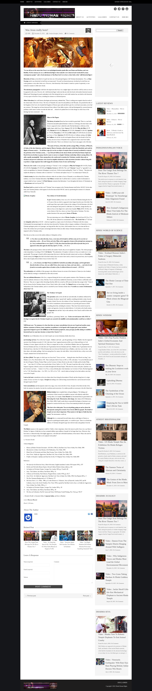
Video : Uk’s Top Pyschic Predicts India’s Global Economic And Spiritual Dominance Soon (112, 341)
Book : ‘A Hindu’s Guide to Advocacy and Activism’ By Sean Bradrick (115, 133)
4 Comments (118, 383)
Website (26, 577)
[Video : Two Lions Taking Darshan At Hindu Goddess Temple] (100, 576)
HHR (35, 514)
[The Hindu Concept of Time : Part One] (100, 282)
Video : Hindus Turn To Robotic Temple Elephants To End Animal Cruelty (112, 637)
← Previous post (30, 596)
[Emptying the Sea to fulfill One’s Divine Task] (101, 404)
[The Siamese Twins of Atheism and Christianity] (100, 469)
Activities (38, 1)
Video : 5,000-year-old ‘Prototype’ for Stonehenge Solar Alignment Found (116, 196)
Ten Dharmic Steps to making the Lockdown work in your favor (116, 368)
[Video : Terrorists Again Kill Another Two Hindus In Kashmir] (67, 536)
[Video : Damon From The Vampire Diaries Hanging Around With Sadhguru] (100, 542)
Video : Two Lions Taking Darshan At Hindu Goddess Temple (116, 577)
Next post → (87, 596)
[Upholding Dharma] (101, 382)
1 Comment (119, 473)
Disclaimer (122, 682)
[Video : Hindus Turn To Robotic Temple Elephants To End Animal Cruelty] (112, 624)
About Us (29, 1)
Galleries (47, 1)
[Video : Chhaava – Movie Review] (101, 122)
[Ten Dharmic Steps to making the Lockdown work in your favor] (100, 367)
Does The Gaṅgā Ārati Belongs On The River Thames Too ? (31, 544)
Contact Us (56, 1)
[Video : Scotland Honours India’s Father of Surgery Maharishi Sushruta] (112, 243)
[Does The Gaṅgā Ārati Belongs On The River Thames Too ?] (31, 536)
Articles (61, 33)
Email (28, 569)
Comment (56, 562)
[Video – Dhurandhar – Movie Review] (101, 111)
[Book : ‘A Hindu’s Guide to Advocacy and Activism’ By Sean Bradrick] (101, 132)
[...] (123, 186)
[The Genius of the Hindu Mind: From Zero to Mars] (101, 481)
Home (22, 1)
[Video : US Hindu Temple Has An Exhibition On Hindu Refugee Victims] (112, 432)
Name (28, 562)
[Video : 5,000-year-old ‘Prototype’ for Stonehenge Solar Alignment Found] (100, 194)
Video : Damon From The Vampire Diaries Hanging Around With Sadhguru (115, 544)
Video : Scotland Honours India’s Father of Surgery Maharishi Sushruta (111, 256)
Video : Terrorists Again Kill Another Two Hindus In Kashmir (67, 544)
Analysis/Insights (53, 33)
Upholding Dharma (114, 380)
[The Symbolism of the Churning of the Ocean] (100, 392)
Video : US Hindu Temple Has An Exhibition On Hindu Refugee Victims (112, 445)
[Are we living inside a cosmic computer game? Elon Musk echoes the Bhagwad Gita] (101, 294)
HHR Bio (65, 1)
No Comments (70, 33)
